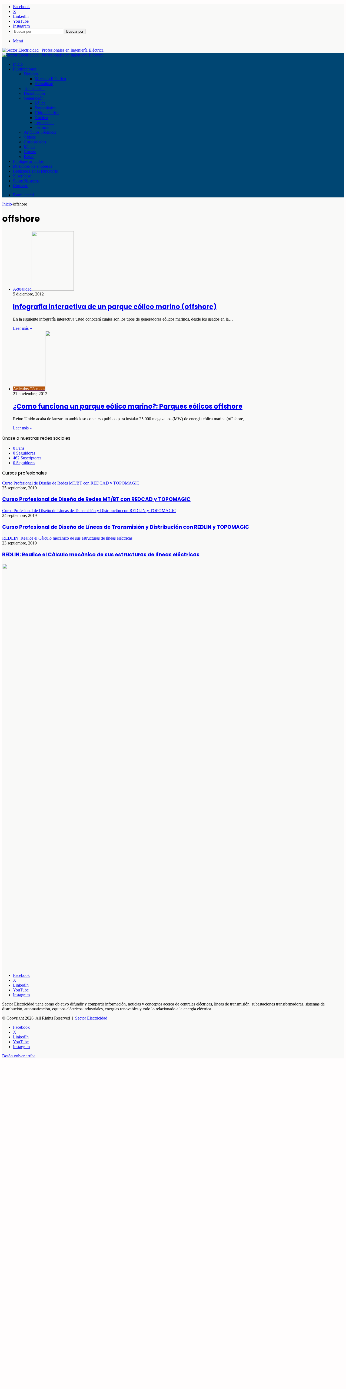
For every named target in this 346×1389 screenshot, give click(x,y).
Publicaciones (24, 69)
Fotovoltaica (45, 108)
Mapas (29, 146)
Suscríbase (22, 176)
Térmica (42, 127)
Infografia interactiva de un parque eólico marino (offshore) (115, 306)
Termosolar (44, 122)
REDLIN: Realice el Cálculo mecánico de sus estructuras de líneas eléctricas (100, 554)
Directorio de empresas (32, 166)
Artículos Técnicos (40, 132)
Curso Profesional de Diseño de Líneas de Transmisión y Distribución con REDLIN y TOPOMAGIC (125, 527)
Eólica (40, 103)
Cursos (30, 151)
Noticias (31, 74)
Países (29, 156)
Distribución (34, 93)
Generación (34, 98)
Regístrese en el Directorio (35, 171)
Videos (30, 137)
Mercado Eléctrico (50, 78)
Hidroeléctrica (47, 112)
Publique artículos (28, 161)
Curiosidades (35, 142)
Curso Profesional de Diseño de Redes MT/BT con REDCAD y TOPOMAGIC (96, 499)
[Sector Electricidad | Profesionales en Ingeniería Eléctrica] (53, 50)
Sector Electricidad (91, 1018)
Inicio (18, 64)
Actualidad (44, 83)
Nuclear (41, 117)
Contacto (20, 185)
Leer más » (22, 328)
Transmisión (34, 88)
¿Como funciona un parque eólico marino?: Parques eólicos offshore (127, 406)
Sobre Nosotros (26, 181)
